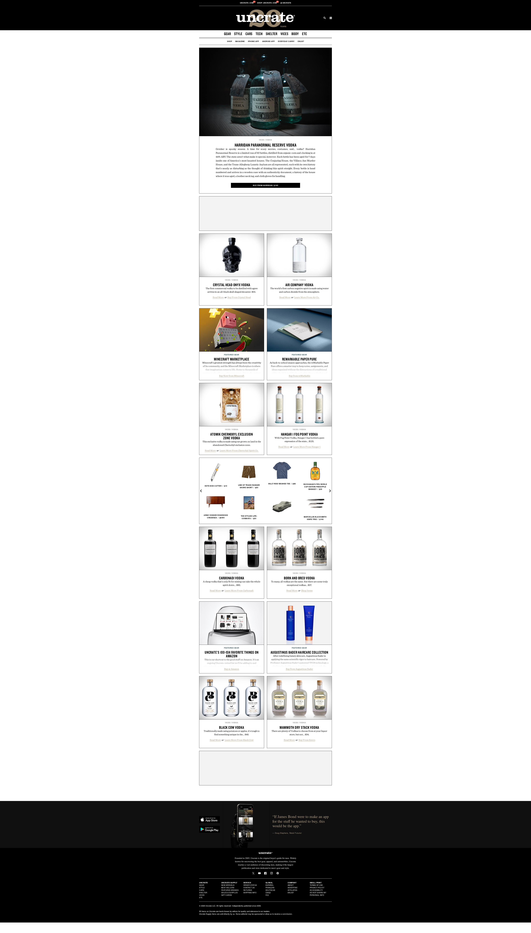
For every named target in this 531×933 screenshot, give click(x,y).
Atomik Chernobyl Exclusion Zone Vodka (231, 436)
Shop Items (307, 590)
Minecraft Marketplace (231, 359)
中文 (267, 895)
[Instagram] (272, 873)
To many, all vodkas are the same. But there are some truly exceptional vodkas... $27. (299, 583)
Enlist (301, 41)
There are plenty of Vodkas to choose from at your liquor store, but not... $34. (299, 733)
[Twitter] (253, 873)
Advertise (293, 887)
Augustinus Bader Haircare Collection (299, 652)
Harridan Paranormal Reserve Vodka (265, 145)
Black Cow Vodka (231, 727)
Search (324, 18)
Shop (229, 41)
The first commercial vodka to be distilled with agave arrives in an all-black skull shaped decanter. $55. (232, 290)
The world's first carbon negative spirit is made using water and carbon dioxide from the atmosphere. (299, 290)
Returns (247, 890)
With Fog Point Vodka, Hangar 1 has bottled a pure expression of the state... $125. (299, 439)
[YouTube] (259, 873)
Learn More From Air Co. (306, 297)
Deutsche (270, 890)
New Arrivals (228, 885)
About (291, 885)
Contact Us (249, 887)
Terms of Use (316, 885)
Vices (284, 33)
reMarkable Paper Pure (299, 359)
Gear (227, 33)
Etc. (201, 897)
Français (270, 887)
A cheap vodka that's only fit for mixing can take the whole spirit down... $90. (231, 583)
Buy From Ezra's (307, 740)
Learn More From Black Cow (239, 740)
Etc (304, 33)
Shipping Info (250, 892)
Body (295, 33)
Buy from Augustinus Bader (299, 669)
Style (238, 33)
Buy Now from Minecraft (231, 375)
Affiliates (292, 890)
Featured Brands (230, 890)
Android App (268, 41)
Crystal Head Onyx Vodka (231, 284)
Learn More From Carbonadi (239, 590)
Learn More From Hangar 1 (307, 446)
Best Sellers (227, 887)
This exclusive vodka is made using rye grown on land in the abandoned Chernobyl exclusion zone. (231, 443)
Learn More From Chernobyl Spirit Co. (239, 450)
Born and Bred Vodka (299, 578)
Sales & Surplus (229, 892)
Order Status (250, 885)
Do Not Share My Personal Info (318, 893)
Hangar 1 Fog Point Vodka (299, 434)
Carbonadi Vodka (231, 578)
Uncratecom (247, 3)
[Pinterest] (278, 873)
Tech (259, 33)
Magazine (240, 41)
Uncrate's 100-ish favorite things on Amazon (232, 654)
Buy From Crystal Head (239, 297)
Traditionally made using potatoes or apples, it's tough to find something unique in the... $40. (232, 733)
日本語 (268, 892)
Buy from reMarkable (299, 375)
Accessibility (316, 890)
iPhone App (253, 41)
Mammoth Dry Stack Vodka (299, 727)
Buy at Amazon (231, 669)
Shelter (271, 33)
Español (270, 885)
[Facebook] (265, 873)
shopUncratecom (267, 3)
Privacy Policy (317, 887)
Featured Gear (231, 354)
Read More (218, 297)
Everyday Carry (286, 41)
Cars (249, 33)
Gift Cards (226, 895)
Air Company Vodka (299, 284)
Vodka (269, 140)
